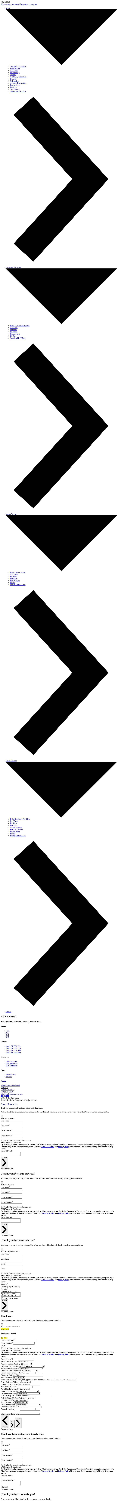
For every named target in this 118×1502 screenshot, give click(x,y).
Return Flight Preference (10, 1368)
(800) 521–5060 (7, 1092)
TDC (7, 1031)
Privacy (3, 1104)
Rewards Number (7, 1409)
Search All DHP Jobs (13, 1052)
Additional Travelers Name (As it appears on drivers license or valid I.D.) (27, 1380)
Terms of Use (13, 1104)
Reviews (13, 87)
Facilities (13, 330)
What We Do (15, 69)
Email (3, 1264)
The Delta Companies (18, 66)
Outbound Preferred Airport (11, 1375)
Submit (4, 1158)
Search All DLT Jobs (13, 1050)
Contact (8, 1012)
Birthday (4, 1284)
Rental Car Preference (9, 1389)
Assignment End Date (9, 1364)
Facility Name (6, 1359)
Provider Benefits (16, 829)
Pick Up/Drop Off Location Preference (15, 1396)
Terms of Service (47, 1147)
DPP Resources (11, 1061)
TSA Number (6, 1387)
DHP (7, 1037)
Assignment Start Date (9, 1361)
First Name (5, 1121)
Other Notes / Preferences (10, 1414)
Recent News (15, 85)
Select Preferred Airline (9, 1382)
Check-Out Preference (9, 1407)
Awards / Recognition (18, 83)
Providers (13, 332)
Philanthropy (14, 73)
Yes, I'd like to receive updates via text (17, 1140)
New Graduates (16, 827)
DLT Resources (11, 1065)
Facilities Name (7, 1476)
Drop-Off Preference (8, 1393)
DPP (7, 1033)
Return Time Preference (9, 1373)
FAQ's (12, 336)
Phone (3, 1269)
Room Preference (7, 1402)
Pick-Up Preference (8, 1391)
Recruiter (4, 1289)
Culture (13, 75)
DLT (7, 1035)
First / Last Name (7, 1340)
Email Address (6, 1131)
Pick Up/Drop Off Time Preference (14, 1398)
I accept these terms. (11, 1298)
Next (12, 1421)
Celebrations (14, 81)
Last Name (5, 1126)
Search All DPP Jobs (13, 1048)
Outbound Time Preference (11, 1371)
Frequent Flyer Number (9, 1384)
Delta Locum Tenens (17, 572)
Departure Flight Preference (11, 1366)
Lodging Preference (8, 1400)
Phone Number (7, 1136)
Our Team (14, 71)
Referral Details (6, 1151)
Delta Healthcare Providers (20, 819)
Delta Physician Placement (20, 326)
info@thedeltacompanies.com (11, 1094)
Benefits (13, 79)
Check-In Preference (8, 1405)
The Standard (15, 89)
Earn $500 (5, 2)
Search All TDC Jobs (13, 1046)
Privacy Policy (63, 1147)
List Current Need (7, 1480)
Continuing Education (18, 77)
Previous (5, 1427)
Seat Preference (6, 1377)
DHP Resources (11, 1063)
